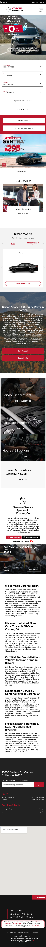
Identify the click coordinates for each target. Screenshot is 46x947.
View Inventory (23, 213)
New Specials (23, 351)
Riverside (9, 647)
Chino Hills (33, 592)
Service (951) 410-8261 (22, 917)
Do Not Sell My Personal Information (23, 938)
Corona (8, 594)
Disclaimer (6, 570)
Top (36, 897)
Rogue (14, 641)
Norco (21, 647)
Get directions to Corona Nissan (15, 780)
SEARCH (23, 109)
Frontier (21, 641)
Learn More (33, 569)
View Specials (15, 537)
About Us (23, 479)
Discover (23, 456)
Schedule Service (23, 401)
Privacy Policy (17, 923)
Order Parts (23, 358)
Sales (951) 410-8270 (21, 914)
